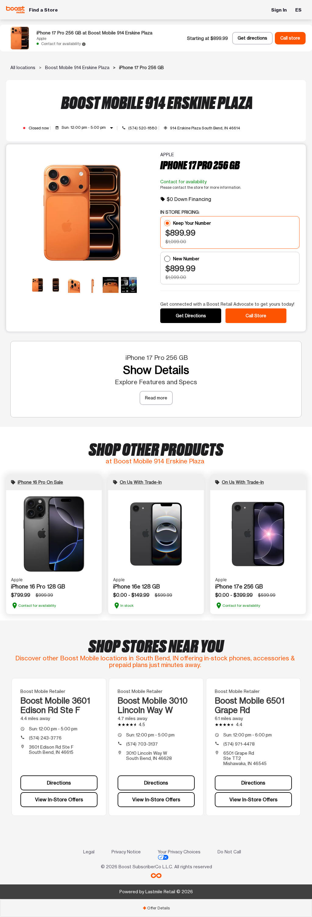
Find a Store (43, 10)
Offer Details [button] (156, 908)
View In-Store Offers (59, 799)
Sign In (279, 10)
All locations (22, 67)
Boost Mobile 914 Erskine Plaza (77, 67)
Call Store (256, 315)
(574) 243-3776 (45, 737)
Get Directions (191, 315)
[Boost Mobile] (15, 9)
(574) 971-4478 (239, 744)
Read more (156, 397)
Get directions (252, 38)
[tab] (156, 908)
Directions (59, 783)
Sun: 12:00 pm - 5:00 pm (88, 128)
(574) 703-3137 (142, 744)
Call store (290, 38)
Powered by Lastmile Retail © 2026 (156, 891)
